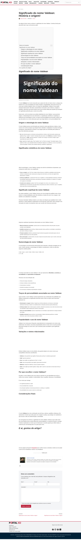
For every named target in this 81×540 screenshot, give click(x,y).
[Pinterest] (58, 530)
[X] (60, 530)
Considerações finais (27, 65)
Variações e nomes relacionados (30, 61)
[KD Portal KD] (6, 2)
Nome (22, 481)
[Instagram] (19, 466)
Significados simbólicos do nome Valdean (32, 51)
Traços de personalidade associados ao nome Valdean (36, 57)
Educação (36, 1)
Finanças (56, 1)
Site (48, 481)
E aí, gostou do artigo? (25, 67)
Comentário (23, 487)
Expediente (11, 525)
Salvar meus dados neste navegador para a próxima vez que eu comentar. (36, 503)
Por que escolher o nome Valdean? (31, 63)
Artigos (16, 1)
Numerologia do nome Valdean (29, 55)
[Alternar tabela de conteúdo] (51, 45)
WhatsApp (46, 3)
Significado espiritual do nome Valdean (32, 53)
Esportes (50, 1)
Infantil (21, 3)
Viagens (40, 3)
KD (19, 9)
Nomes (22, 9)
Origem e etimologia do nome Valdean (31, 49)
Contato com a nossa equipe (14, 531)
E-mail (35, 481)
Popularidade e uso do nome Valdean (31, 59)
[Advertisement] (35, 36)
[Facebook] (53, 530)
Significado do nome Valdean (27, 47)
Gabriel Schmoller (23, 18)
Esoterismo (43, 1)
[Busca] (79, 2)
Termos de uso (12, 529)
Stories (53, 3)
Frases (15, 3)
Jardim (26, 3)
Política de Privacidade (13, 528)
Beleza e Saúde (23, 1)
